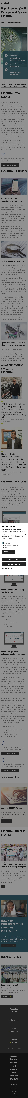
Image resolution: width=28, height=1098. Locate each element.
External (7, 547)
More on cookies (7, 568)
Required (7, 543)
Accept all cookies (14, 559)
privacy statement (7, 538)
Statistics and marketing (11, 545)
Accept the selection (14, 564)
